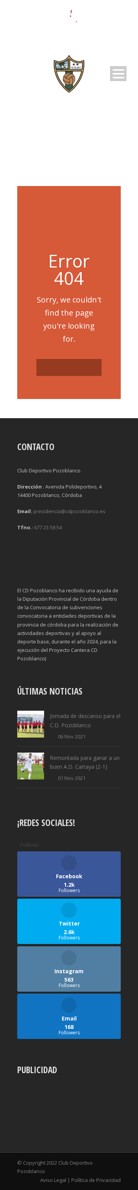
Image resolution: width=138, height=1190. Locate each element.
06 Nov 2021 (71, 736)
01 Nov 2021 (71, 777)
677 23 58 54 (48, 527)
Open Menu (118, 73)
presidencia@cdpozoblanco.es (69, 511)
